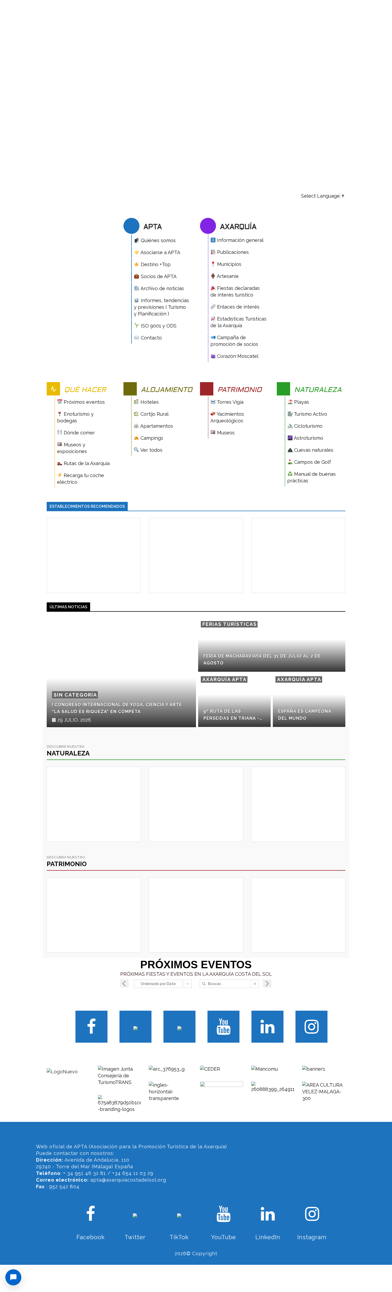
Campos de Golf (312, 462)
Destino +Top (155, 264)
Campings (151, 438)
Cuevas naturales (313, 450)
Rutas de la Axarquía (86, 463)
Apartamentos (156, 426)
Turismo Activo (310, 414)
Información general (239, 240)
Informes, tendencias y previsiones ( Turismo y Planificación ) (161, 307)
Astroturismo (308, 438)
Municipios (228, 264)
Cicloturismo (307, 426)
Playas (301, 402)
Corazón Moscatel (237, 356)
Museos (225, 432)
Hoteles (149, 402)
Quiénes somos (157, 240)
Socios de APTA (158, 276)
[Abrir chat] (13, 1277)
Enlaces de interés (237, 307)
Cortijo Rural (154, 414)
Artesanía (227, 276)
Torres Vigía (229, 402)
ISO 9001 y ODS (158, 326)
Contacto (150, 338)
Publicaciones (232, 252)
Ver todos (150, 450)
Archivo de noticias (161, 288)
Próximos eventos (83, 402)
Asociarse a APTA (159, 252)
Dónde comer (78, 432)
